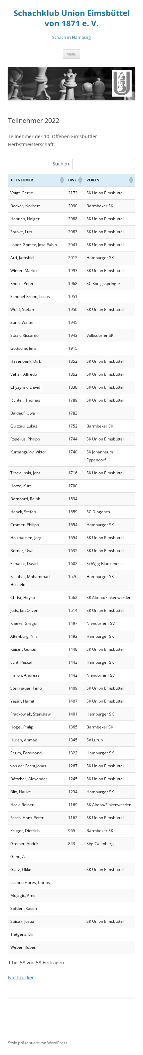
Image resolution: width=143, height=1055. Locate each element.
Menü (71, 53)
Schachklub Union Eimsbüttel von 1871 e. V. (72, 18)
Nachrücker (21, 977)
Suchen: (62, 163)
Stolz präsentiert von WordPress (38, 1043)
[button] (62, 180)
